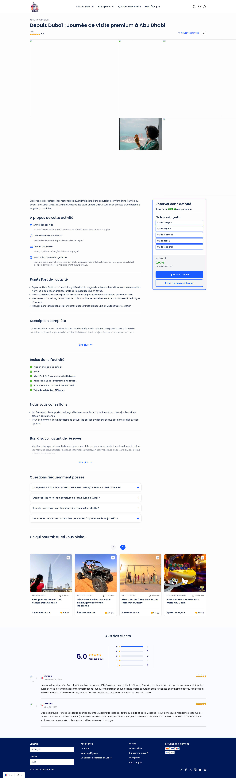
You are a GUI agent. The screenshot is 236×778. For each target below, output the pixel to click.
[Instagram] (181, 770)
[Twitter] (190, 770)
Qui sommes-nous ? (129, 6)
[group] (51, 585)
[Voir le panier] (199, 6)
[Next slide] (123, 547)
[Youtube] (200, 770)
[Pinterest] (205, 770)
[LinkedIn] (195, 769)
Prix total (161, 258)
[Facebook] (186, 770)
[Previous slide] (113, 547)
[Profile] (204, 6)
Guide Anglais (164, 228)
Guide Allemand (165, 234)
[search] (193, 6)
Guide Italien (163, 240)
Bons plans (104, 6)
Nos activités (83, 6)
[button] (86, 487)
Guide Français (164, 222)
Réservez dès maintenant (179, 283)
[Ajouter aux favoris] (68, 557)
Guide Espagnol (165, 246)
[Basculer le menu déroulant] (93, 7)
